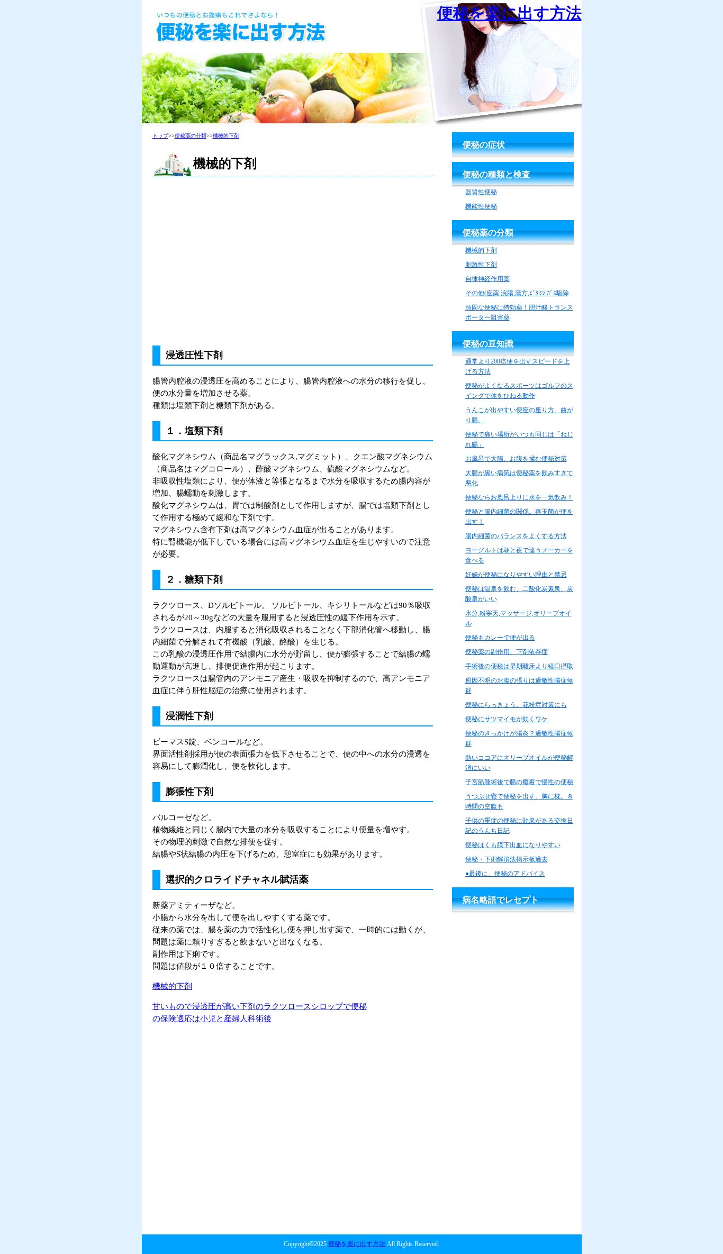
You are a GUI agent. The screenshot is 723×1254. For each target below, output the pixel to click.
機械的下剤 (172, 986)
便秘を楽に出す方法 (509, 13)
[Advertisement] (293, 262)
